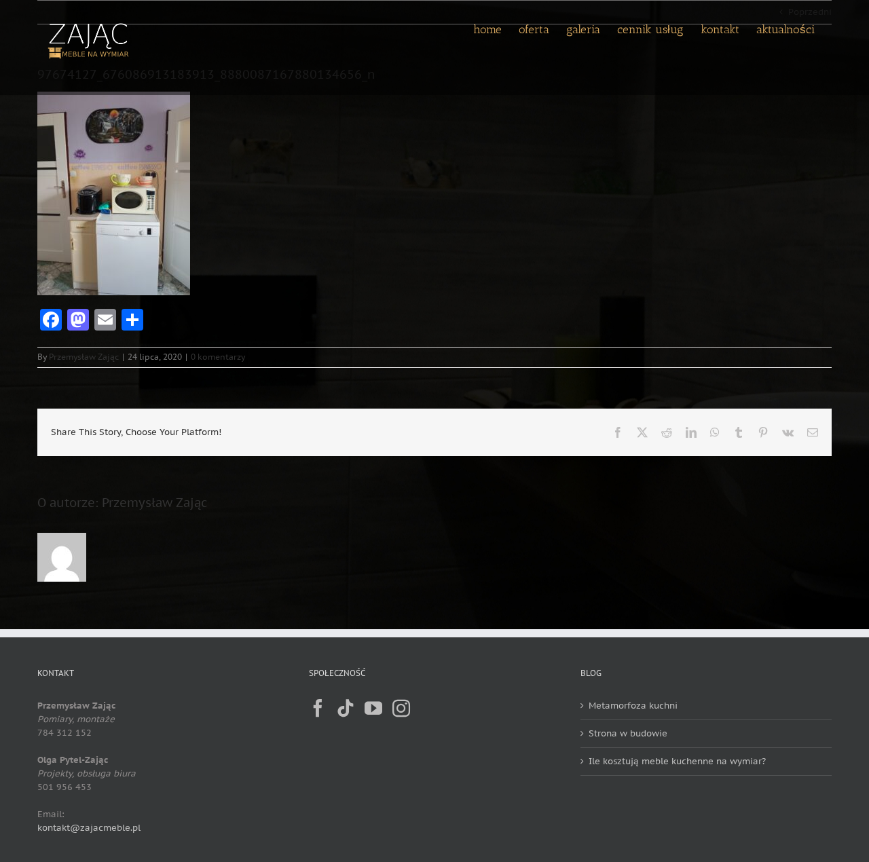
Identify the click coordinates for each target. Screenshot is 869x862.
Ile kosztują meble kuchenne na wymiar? (677, 761)
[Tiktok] (345, 708)
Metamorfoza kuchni (633, 705)
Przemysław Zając (84, 357)
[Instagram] (401, 708)
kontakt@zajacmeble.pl (89, 827)
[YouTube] (373, 708)
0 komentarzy (218, 357)
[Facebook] (318, 708)
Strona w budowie (628, 733)
